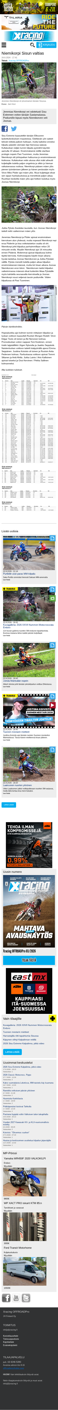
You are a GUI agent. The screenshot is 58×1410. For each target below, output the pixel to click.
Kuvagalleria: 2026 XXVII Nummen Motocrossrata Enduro (28, 626)
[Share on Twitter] (14, 129)
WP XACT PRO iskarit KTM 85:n (23, 1203)
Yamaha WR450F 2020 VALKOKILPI (25, 1158)
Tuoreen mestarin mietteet (16, 732)
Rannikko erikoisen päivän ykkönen (19, 1090)
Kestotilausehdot (10, 1336)
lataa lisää (9, 805)
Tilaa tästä (29, 960)
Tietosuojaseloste (11, 1339)
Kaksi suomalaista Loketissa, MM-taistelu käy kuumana (28, 1083)
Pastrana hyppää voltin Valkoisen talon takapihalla (25, 1114)
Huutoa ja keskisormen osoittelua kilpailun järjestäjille (27, 1140)
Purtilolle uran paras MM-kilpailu (19, 573)
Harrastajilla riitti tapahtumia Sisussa (21, 1036)
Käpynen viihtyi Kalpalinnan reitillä (19, 1039)
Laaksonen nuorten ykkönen (17, 785)
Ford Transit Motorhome (18, 1247)
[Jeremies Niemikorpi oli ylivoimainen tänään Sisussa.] (29, 98)
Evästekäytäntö (10, 1345)
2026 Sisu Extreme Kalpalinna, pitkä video (23, 1043)
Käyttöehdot (8, 1342)
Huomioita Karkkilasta (13, 1098)
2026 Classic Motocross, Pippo (17, 1075)
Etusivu (17, 51)
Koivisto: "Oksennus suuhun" (16, 1132)
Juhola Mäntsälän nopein (15, 680)
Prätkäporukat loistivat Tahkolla (17, 1106)
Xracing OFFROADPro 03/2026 (19, 951)
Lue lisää (7, 580)
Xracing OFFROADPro (19, 60)
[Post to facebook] (5, 129)
